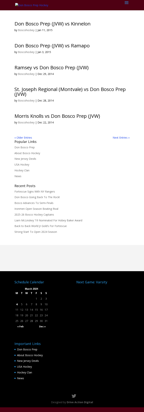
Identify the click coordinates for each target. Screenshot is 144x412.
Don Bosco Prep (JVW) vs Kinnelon (52, 23)
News (17, 176)
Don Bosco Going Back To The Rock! (37, 197)
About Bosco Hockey (27, 153)
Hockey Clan (21, 170)
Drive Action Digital (80, 402)
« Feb (20, 326)
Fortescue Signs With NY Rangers (34, 191)
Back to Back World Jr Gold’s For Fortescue (40, 226)
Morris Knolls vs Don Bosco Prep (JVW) (57, 116)
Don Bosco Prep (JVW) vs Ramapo (52, 45)
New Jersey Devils (25, 158)
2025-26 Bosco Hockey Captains (34, 214)
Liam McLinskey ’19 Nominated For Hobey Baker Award (48, 220)
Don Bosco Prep (24, 147)
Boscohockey (26, 30)
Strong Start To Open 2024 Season (35, 232)
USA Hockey (21, 164)
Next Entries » (121, 137)
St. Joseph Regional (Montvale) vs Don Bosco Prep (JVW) (70, 91)
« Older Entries (23, 137)
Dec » (42, 326)
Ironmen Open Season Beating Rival (36, 208)
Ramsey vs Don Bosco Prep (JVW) (51, 67)
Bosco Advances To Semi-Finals (33, 203)
